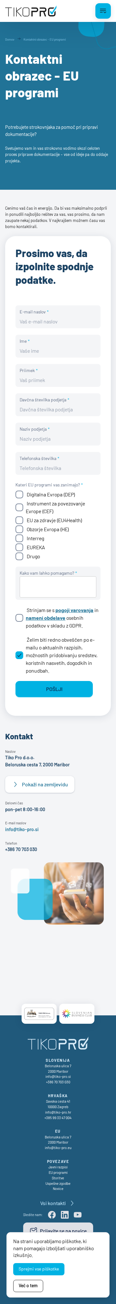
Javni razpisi (58, 1167)
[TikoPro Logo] (31, 10)
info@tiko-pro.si (22, 829)
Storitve (58, 1178)
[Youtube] (78, 1215)
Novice (58, 1188)
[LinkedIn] (65, 1215)
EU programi (58, 1172)
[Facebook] (52, 1215)
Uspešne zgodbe (58, 1183)
